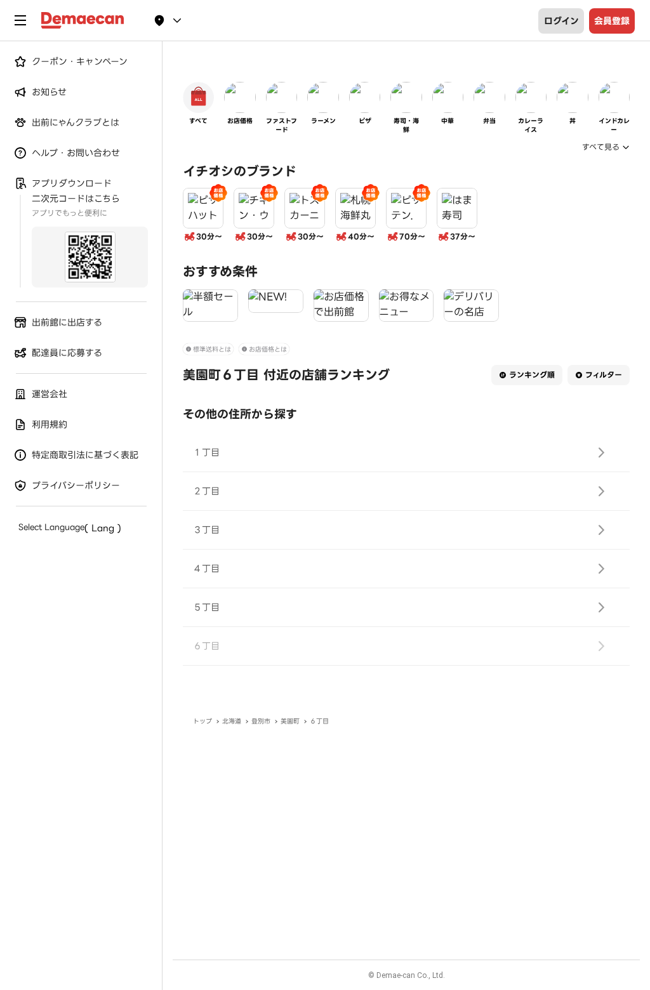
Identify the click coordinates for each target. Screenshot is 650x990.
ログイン (561, 21)
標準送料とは (212, 349)
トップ (202, 721)
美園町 (290, 721)
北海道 (231, 721)
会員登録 (612, 21)
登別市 (260, 721)
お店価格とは (268, 349)
